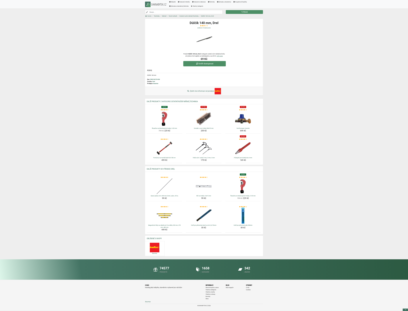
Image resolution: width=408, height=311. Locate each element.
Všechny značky (210, 292)
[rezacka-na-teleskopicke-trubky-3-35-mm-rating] (164, 110)
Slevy (207, 298)
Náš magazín (230, 287)
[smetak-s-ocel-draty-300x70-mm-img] (203, 119)
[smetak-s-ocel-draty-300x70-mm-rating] (203, 110)
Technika (212, 2)
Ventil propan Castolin (243, 128)
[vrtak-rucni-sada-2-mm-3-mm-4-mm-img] (203, 148)
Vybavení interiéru (185, 2)
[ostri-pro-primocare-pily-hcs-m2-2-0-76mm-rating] (203, 207)
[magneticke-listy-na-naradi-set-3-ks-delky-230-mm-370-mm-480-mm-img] (164, 216)
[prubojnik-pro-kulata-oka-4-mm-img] (243, 148)
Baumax (155, 83)
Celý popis (220, 56)
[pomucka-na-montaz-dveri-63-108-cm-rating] (164, 139)
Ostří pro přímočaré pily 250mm (243, 225)
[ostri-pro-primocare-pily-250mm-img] (243, 216)
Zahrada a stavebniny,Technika (180, 6)
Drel (153, 81)
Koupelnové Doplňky (241, 2)
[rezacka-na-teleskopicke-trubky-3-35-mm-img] (164, 119)
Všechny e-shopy (210, 294)
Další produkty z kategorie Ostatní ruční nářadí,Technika (172, 101)
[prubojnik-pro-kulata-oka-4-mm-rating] (243, 139)
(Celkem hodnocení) (204, 28)
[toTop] (405, 310)
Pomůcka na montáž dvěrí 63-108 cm (164, 157)
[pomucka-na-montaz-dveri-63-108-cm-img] (164, 148)
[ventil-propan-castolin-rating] (243, 110)
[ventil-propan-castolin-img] (243, 119)
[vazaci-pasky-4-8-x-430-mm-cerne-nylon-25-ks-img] (164, 186)
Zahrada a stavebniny (225, 2)
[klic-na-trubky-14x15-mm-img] (203, 186)
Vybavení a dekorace (200, 2)
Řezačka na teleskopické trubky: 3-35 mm (164, 128)
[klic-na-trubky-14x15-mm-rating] (203, 177)
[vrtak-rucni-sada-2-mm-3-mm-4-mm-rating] (203, 139)
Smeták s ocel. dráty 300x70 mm (203, 128)
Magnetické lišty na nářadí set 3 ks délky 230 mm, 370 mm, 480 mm (164, 226)
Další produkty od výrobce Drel (161, 169)
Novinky (208, 296)
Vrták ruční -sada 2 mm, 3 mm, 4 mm (204, 157)
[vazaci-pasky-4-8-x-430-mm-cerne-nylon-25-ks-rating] (164, 177)
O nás (247, 287)
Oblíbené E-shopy (154, 238)
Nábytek (173, 2)
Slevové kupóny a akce (212, 287)
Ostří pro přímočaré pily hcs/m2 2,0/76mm (203, 225)
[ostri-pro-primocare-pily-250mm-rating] (243, 207)
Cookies (248, 290)
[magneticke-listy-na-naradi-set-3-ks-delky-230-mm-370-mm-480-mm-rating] (164, 207)
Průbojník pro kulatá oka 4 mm (243, 157)
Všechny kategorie (198, 6)
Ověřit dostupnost (205, 64)
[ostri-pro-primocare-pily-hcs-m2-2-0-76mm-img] (203, 216)
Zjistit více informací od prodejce (202, 91)
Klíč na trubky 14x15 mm (203, 196)
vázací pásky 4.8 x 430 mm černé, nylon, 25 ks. (164, 196)
